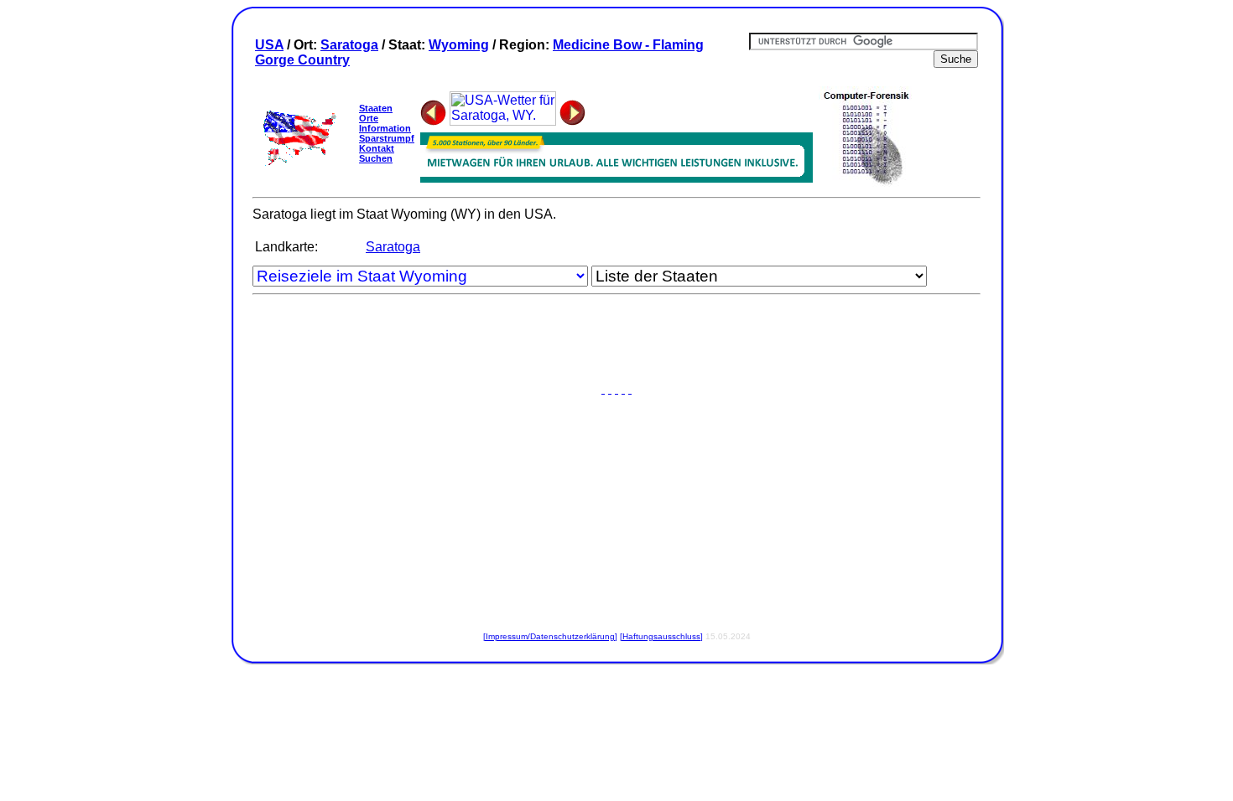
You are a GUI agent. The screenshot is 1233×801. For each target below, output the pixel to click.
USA (269, 45)
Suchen (376, 158)
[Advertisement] (616, 344)
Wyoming (459, 45)
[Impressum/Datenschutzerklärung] (550, 636)
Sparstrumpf (386, 138)
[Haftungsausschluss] (661, 636)
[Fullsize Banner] (616, 178)
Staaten (376, 108)
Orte (368, 118)
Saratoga (349, 45)
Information (385, 128)
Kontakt (376, 148)
